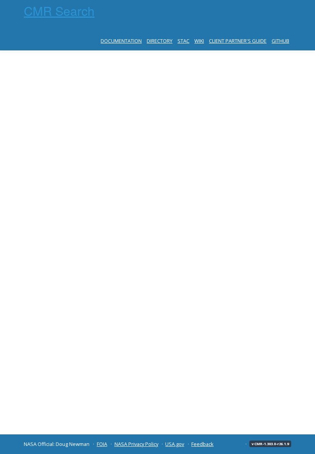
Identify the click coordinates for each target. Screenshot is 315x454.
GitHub (280, 40)
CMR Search (59, 10)
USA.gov (174, 444)
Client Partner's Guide (238, 40)
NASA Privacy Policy (136, 444)
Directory (159, 40)
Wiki (199, 40)
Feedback (202, 444)
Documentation (121, 40)
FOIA (102, 444)
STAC (183, 40)
